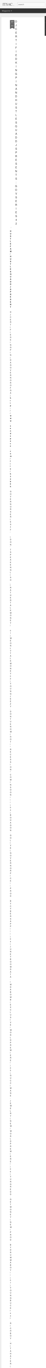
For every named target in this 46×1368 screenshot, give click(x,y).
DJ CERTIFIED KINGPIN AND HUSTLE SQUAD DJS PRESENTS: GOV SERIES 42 (16, 122)
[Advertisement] (24, 60)
